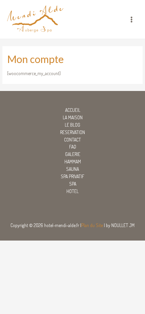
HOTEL (72, 191)
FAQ (72, 147)
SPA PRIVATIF (72, 176)
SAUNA (72, 169)
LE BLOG (72, 125)
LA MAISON (73, 117)
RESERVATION (72, 132)
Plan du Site (92, 225)
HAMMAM (72, 161)
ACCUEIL (72, 110)
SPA (72, 184)
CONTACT (72, 140)
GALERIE (72, 154)
